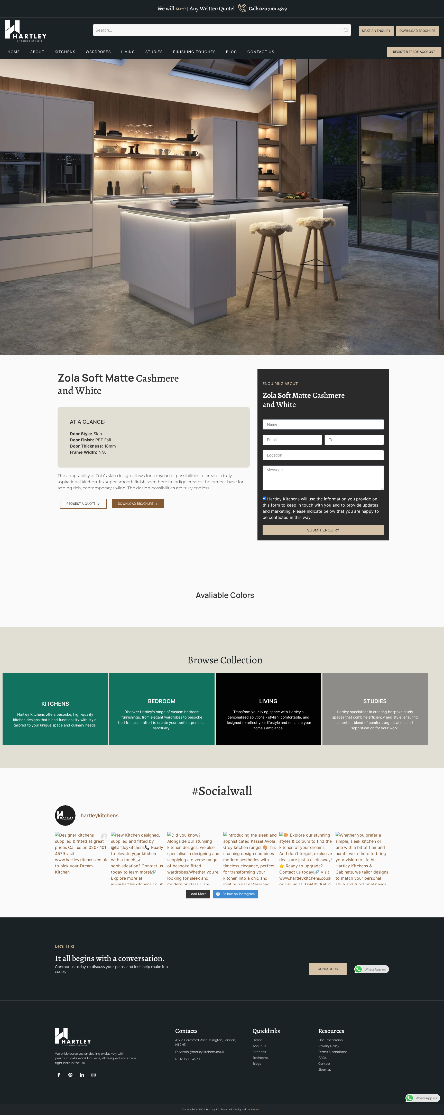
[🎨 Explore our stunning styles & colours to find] (306, 858)
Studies (154, 52)
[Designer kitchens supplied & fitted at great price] (81, 858)
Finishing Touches (194, 52)
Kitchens (65, 52)
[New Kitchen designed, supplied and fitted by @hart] (137, 858)
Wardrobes (98, 52)
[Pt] (70, 1076)
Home (14, 52)
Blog (231, 52)
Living (128, 52)
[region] (222, 1100)
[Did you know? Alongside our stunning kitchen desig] (194, 858)
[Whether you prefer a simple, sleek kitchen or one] (362, 858)
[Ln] (82, 1077)
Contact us (260, 52)
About (37, 52)
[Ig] (93, 1076)
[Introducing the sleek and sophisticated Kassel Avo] (250, 858)
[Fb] (59, 1077)
